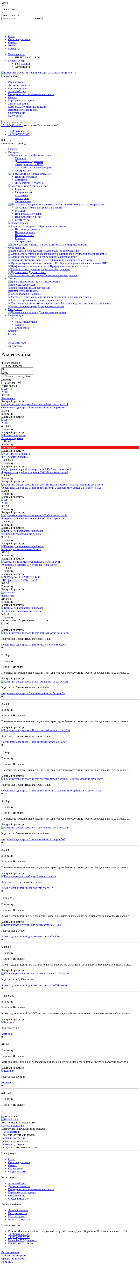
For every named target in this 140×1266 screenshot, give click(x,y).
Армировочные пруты (51, 306)
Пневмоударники (25, 232)
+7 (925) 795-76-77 (19, 134)
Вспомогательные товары (23, 109)
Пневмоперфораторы (27, 229)
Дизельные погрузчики (52, 312)
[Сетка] (6, 627)
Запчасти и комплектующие (60, 275)
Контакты (14, 48)
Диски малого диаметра (29, 161)
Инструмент (15, 152)
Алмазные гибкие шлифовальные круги (38, 207)
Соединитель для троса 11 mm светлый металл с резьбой (34, 741)
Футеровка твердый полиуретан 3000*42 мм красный (32, 518)
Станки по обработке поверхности (72, 260)
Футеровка (21, 195)
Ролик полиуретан (12, 438)
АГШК (5, 392)
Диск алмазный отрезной (29, 182)
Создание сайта (17, 1171)
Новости (13, 45)
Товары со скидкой (16, 376)
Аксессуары (22, 198)
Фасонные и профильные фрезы (34, 167)
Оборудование (16, 112)
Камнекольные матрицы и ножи (27, 106)
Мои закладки (16, 1216)
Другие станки (37, 272)
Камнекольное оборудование (62, 250)
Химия (12, 278)
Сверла (12, 97)
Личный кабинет (18, 1210)
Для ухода (29, 284)
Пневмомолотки (24, 235)
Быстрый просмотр (12, 401)
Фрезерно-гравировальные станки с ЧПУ (84, 263)
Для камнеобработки (48, 281)
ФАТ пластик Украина (14, 456)
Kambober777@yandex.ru (22, 1240)
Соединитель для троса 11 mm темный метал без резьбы (33, 644)
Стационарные (23, 192)
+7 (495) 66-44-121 (19, 131)
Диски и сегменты (19, 85)
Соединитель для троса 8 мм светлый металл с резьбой (33, 407)
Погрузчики (15, 115)
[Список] (2, 627)
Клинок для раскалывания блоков (21, 533)
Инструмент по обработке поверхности (31, 94)
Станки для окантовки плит (60, 256)
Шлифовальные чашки (28, 213)
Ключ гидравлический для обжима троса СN (27, 887)
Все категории (16, 82)
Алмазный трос (17, 91)
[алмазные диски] (10, 1119)
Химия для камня (18, 103)
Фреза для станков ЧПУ (29, 164)
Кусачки (6, 1082)
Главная (12, 149)
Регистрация (22, 63)
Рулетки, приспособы (49, 300)
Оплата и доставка (19, 39)
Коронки (20, 238)
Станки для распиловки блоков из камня (83, 253)
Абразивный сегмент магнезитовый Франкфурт (29, 564)
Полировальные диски (28, 216)
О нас (11, 36)
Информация (15, 315)
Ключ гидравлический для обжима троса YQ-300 (30, 936)
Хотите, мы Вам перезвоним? (40, 125)
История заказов (17, 1213)
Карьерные (21, 189)
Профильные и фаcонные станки (69, 266)
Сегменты (21, 179)
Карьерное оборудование (55, 269)
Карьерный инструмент (22, 100)
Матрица (6, 1033)
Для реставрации (41, 287)
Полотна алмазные (26, 176)
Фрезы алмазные (18, 88)
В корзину (7, 413)
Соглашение (22, 327)
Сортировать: (9, 620)
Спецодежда (33, 293)
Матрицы (20, 210)
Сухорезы (20, 158)
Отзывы (13, 334)
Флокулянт (7, 595)
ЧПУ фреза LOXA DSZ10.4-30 (19, 580)
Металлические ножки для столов (71, 297)
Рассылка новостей (19, 1219)
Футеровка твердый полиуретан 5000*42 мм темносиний (34, 472)
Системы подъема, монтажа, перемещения (86, 303)
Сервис (12, 42)
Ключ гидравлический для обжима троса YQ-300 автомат (35, 985)
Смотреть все (23, 170)
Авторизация (22, 66)
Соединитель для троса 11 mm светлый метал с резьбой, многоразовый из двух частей (51, 487)
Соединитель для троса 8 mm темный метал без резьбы (33, 693)
